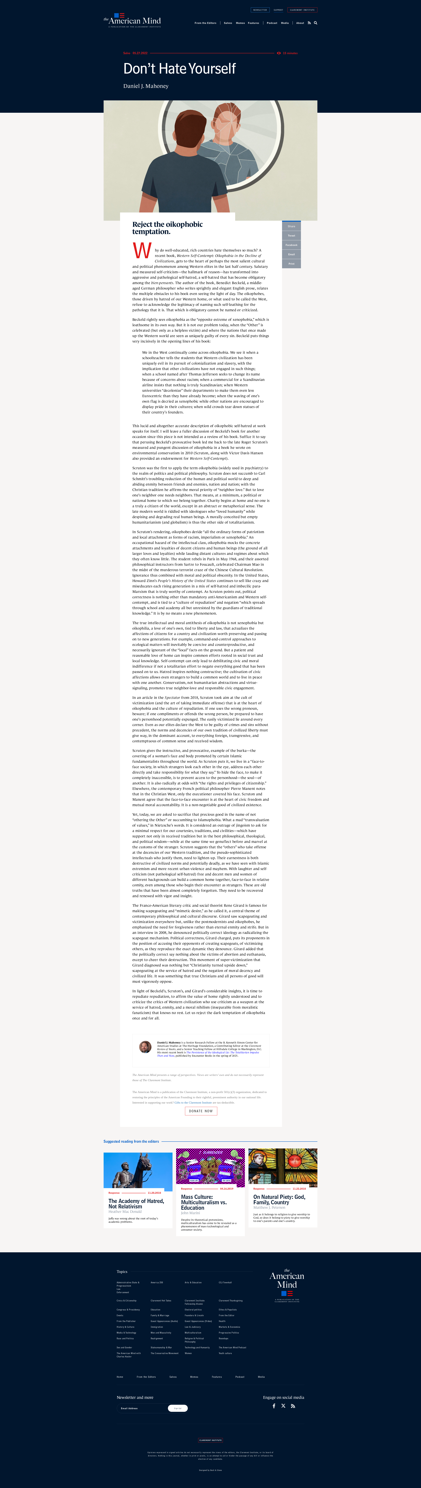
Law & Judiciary (193, 1327)
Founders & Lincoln (194, 1315)
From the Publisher (126, 1321)
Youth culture (225, 1353)
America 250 (157, 1282)
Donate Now (201, 1110)
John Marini (190, 1213)
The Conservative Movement (165, 1353)
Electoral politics (193, 1309)
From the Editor (227, 1315)
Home (120, 1376)
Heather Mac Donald (125, 1211)
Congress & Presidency (128, 1309)
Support (278, 10)
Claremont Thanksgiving (231, 1300)
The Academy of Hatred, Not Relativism (136, 1204)
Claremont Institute (302, 10)
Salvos (228, 23)
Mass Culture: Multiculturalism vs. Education (204, 1202)
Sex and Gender (124, 1347)
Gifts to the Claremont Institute (193, 1102)
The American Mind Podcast (232, 1347)
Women (188, 1353)
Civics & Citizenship (126, 1300)
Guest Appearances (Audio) (164, 1321)
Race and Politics (125, 1338)
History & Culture (125, 1327)
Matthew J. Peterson (269, 1207)
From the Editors (205, 23)
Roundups (223, 1338)
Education (155, 1309)
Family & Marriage (160, 1315)
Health (222, 1321)
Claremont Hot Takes (161, 1300)
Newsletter (260, 10)
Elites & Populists (228, 1309)
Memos (240, 23)
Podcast (272, 23)
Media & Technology (126, 1332)
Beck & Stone (216, 1470)
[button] (315, 23)
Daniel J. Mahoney (146, 86)
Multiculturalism (193, 1332)
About (300, 23)
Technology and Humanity (197, 1347)
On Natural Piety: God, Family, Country (279, 1199)
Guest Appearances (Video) (198, 1321)
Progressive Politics (229, 1332)
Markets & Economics (229, 1327)
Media (285, 23)
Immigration (157, 1327)
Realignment (157, 1338)
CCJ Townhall (225, 1282)
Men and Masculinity (161, 1332)
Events (120, 1315)
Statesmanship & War (161, 1347)
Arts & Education (193, 1282)
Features (253, 23)
